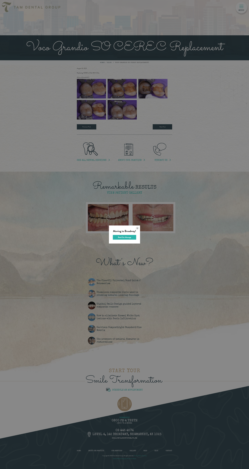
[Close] (137, 228)
